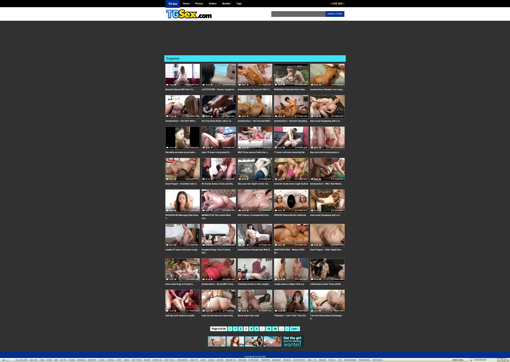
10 (268, 328)
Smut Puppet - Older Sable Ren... (326, 249)
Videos (212, 3)
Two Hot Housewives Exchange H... (326, 317)
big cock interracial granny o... (325, 152)
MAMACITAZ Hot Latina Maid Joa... (216, 216)
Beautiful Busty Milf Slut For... (180, 89)
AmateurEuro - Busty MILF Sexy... (218, 284)
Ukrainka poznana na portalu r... (181, 152)
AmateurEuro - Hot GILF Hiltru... (181, 121)
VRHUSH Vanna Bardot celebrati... (290, 215)
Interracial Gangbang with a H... (325, 121)
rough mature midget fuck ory (289, 284)
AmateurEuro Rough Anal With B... (254, 249)
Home (186, 3)
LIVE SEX (337, 3)
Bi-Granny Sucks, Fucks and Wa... (218, 184)
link (507, 320)
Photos (199, 3)
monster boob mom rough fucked (291, 184)
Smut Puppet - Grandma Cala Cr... (181, 184)
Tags (239, 3)
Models (226, 3)
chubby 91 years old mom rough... (182, 249)
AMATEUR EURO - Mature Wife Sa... (289, 251)
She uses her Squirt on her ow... (253, 184)
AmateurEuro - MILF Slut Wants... (326, 184)
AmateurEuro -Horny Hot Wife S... (254, 89)
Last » (295, 328)
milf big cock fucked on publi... (180, 315)
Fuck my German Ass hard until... (218, 315)
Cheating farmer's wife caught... (254, 284)
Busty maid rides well (248, 315)
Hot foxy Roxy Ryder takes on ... (217, 121)
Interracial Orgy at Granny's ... (180, 284)
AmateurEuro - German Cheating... (291, 121)
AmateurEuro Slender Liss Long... (327, 89)
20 (275, 328)
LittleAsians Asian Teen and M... (326, 284)
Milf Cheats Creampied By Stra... (254, 215)
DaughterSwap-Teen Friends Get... (216, 251)
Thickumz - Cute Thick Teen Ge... (290, 315)
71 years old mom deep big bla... (290, 152)
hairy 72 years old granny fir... (216, 152)
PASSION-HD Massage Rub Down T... (181, 216)
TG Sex (172, 3)
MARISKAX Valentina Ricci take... (290, 89)
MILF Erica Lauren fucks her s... (253, 152)
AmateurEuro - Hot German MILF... (255, 121)
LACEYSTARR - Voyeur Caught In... (219, 89)
